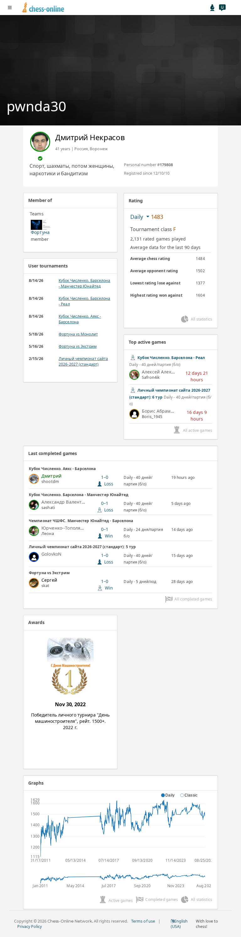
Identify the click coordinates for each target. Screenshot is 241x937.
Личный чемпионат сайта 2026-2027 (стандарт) (83, 361)
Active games (121, 900)
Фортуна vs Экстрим (78, 346)
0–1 (107, 506)
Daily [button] (137, 216)
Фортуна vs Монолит (78, 334)
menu (10, 7)
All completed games (193, 599)
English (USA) (179, 923)
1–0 (107, 480)
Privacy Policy (29, 926)
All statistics (201, 319)
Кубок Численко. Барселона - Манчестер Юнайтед (84, 283)
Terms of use (143, 921)
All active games (197, 430)
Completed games (161, 899)
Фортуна (40, 232)
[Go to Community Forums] (222, 7)
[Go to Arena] (212, 7)
